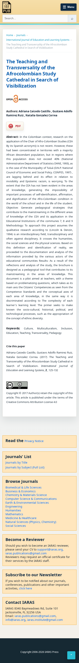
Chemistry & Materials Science (26, 495)
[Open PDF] (17, 99)
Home (9, 35)
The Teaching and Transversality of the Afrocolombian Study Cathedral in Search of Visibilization (32, 73)
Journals (21, 35)
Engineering (13, 506)
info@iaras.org (15, 620)
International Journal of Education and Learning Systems (37, 40)
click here (25, 588)
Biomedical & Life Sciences (23, 487)
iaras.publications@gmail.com (26, 553)
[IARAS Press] (6, 7)
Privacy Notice (34, 441)
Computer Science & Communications (31, 499)
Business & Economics (20, 491)
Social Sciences (15, 526)
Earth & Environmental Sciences (27, 502)
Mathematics (14, 514)
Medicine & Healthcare (20, 518)
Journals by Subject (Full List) (24, 467)
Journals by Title (16, 462)
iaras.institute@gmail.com (45, 620)
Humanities (13, 510)
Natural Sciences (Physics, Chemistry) (30, 522)
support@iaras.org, (50, 549)
